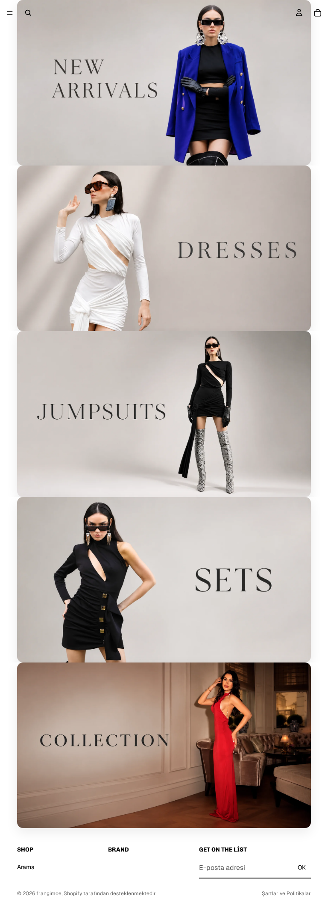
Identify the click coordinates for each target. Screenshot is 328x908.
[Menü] (10, 13)
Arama (26, 867)
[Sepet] (317, 12)
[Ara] (28, 12)
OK (302, 867)
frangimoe (49, 893)
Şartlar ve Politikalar (286, 893)
